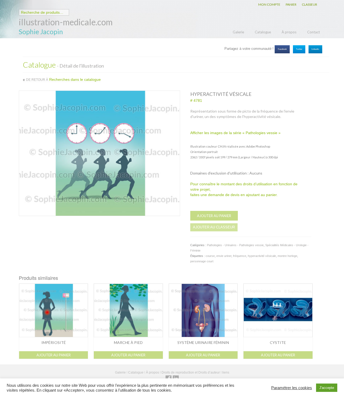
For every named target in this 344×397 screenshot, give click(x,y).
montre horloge (287, 255)
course (210, 255)
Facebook (282, 49)
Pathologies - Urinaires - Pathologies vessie (235, 245)
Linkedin (315, 49)
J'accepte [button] (326, 388)
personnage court (201, 261)
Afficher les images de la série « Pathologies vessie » (235, 133)
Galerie (238, 32)
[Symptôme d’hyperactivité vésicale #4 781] (99, 153)
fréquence (239, 255)
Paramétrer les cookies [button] (291, 388)
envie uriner (223, 255)
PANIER (291, 4)
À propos (289, 32)
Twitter (299, 49)
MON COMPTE (269, 4)
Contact (313, 32)
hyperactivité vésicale (262, 255)
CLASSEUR (309, 4)
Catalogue (263, 32)
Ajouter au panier (214, 216)
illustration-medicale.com (66, 22)
